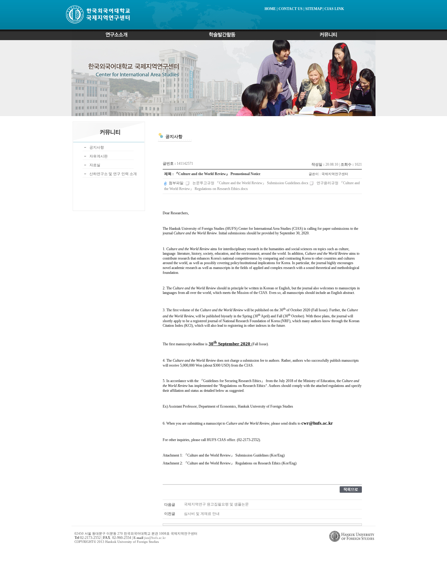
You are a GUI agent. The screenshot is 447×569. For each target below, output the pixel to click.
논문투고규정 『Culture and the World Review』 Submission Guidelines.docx (250, 183)
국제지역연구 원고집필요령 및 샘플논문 (216, 504)
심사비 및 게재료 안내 (202, 514)
